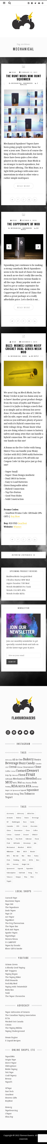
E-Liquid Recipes (12, 1040)
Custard (21, 770)
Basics (37, 759)
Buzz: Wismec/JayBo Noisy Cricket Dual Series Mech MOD (23, 349)
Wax (25, 877)
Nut (19, 782)
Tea (22, 793)
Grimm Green (11, 964)
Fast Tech (9, 1091)
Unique (18, 877)
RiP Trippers (11, 970)
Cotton (13, 771)
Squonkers (28, 83)
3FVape (8, 1088)
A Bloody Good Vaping (15, 967)
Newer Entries (22, 555)
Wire (32, 877)
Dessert (33, 770)
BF (8, 822)
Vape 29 (8, 913)
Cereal (12, 767)
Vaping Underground (15, 1031)
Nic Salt (15, 856)
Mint (18, 851)
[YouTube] (39, 3)
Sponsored (16, 790)
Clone (37, 767)
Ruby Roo (9, 990)
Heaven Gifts (11, 1097)
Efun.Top (9, 1116)
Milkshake (10, 851)
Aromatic (10, 818)
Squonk (23, 790)
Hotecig (8, 1107)
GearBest (22, 523)
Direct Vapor (10, 1063)
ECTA (7, 1018)
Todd (7, 993)
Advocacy (8, 760)
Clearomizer (28, 767)
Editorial (15, 775)
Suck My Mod (11, 983)
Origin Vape (10, 1059)
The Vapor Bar (11, 926)
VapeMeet (9, 920)
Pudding (8, 787)
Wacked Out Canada (14, 1021)
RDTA (21, 786)
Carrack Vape (11, 898)
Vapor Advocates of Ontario (17, 1012)
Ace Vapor (9, 917)
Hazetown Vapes (12, 901)
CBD (6, 767)
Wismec (18, 526)
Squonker (33, 790)
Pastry (29, 782)
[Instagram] (28, 3)
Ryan (14, 72)
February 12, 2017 (29, 72)
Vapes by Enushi (12, 945)
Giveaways (27, 843)
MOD (9, 782)
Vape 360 (9, 904)
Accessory (10, 813)
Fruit (30, 774)
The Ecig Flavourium (14, 923)
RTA (28, 786)
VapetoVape (10, 936)
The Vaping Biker (13, 977)
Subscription (11, 873)
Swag (16, 793)
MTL (15, 782)
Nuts (23, 783)
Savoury (35, 786)
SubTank (9, 794)
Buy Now (15, 516)
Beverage (12, 763)
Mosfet (32, 851)
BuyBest (9, 1101)
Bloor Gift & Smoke (13, 948)
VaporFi (8, 1082)
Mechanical (16, 83)
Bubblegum (16, 822)
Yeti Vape (9, 1072)
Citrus (19, 767)
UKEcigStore (10, 1066)
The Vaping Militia (13, 1028)
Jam (35, 843)
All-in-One (17, 759)
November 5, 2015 (29, 342)
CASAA (8, 1024)
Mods (24, 356)
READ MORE (23, 186)
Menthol (31, 778)
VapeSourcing (11, 1110)
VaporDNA (9, 1056)
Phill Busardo (11, 980)
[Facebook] (32, 3)
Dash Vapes (10, 910)
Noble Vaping (11, 1069)
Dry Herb (19, 839)
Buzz (22, 763)
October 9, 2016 (29, 220)
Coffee (7, 771)
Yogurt (9, 797)
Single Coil (8, 790)
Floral (21, 775)
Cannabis (38, 764)
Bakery (28, 759)
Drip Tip (8, 775)
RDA (14, 786)
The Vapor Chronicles (15, 996)
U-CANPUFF (10, 942)
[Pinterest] (42, 3)
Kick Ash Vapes (12, 929)
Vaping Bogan (11, 974)
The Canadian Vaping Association (20, 1015)
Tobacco (29, 793)
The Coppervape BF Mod (23, 224)
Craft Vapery (10, 1075)
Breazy (8, 1078)
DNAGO (35, 835)
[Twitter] (35, 3)
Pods (34, 782)
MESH (39, 779)
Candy (30, 763)
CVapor (8, 1113)
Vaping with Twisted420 (16, 986)
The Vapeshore (12, 907)
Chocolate (33, 826)
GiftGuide (9, 779)
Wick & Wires (11, 939)
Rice (37, 860)
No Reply (35, 356)
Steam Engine (11, 1037)
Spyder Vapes (11, 932)
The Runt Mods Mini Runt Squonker (23, 77)
